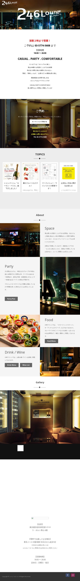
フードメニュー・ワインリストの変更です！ (49, 185)
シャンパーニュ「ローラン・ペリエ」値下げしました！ (11, 185)
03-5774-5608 (42, 45)
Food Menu (51, 341)
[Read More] (12, 171)
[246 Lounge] (9, 5)
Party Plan (11, 299)
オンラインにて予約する (39, 121)
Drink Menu (11, 365)
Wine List (26, 365)
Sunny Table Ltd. (14, 576)
